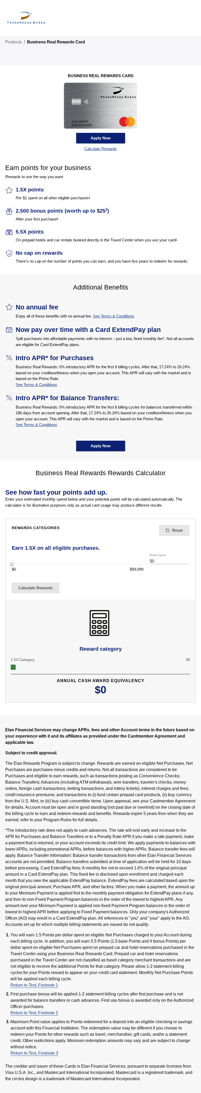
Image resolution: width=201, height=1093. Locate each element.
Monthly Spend (158, 555)
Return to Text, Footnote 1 (34, 985)
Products (13, 42)
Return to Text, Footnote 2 (34, 1013)
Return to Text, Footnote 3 (34, 1053)
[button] (100, 149)
